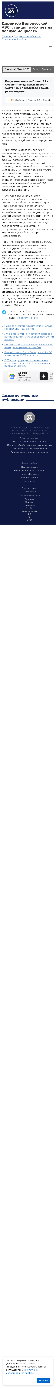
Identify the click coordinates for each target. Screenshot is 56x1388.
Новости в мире (29, 477)
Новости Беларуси (29, 474)
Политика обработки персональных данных (29, 445)
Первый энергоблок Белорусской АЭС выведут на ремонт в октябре (28, 346)
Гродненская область (26, 36)
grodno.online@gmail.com (36, 433)
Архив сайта (29, 491)
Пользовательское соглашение (29, 441)
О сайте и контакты (29, 438)
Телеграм (29, 499)
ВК (29, 514)
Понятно (43, 1380)
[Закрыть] (50, 80)
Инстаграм (29, 505)
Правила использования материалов (30, 452)
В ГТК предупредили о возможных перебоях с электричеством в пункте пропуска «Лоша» (27, 363)
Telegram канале (27, 317)
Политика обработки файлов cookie (29, 448)
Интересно (29, 481)
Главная (6, 36)
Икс (30, 517)
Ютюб (29, 520)
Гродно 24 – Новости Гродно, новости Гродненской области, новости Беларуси (11, 10)
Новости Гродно (29, 467)
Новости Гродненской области (29, 470)
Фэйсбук (29, 502)
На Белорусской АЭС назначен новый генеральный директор (28, 327)
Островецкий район (14, 39)
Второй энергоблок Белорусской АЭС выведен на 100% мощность (28, 354)
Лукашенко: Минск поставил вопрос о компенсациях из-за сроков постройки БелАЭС (29, 336)
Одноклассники (29, 511)
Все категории (29, 488)
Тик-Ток (29, 508)
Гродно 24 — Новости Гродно (29, 417)
